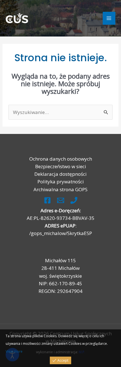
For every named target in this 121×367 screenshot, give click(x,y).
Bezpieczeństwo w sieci (60, 166)
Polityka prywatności (60, 181)
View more (14, 351)
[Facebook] (47, 200)
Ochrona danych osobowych (60, 159)
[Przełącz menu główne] (109, 18)
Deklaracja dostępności (60, 174)
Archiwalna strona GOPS (60, 189)
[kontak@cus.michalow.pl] (60, 200)
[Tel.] (73, 200)
